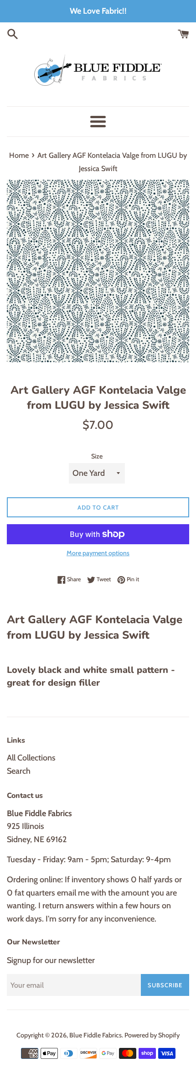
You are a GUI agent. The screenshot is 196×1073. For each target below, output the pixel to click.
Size (97, 456)
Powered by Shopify (152, 1035)
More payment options (98, 553)
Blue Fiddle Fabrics (95, 1035)
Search (19, 771)
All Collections (31, 758)
